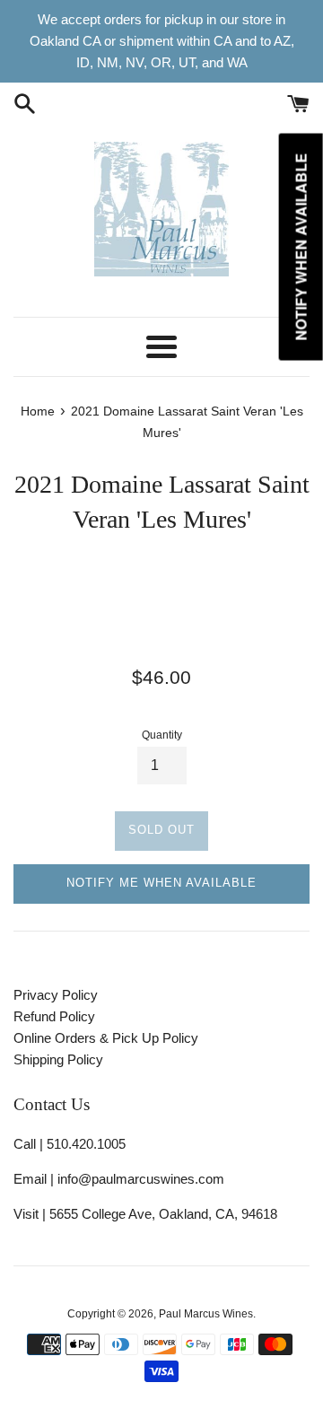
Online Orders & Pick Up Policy (105, 1038)
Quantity (162, 735)
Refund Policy (54, 1016)
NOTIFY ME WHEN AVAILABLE (161, 882)
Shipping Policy (58, 1059)
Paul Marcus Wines (206, 1314)
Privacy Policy (55, 994)
